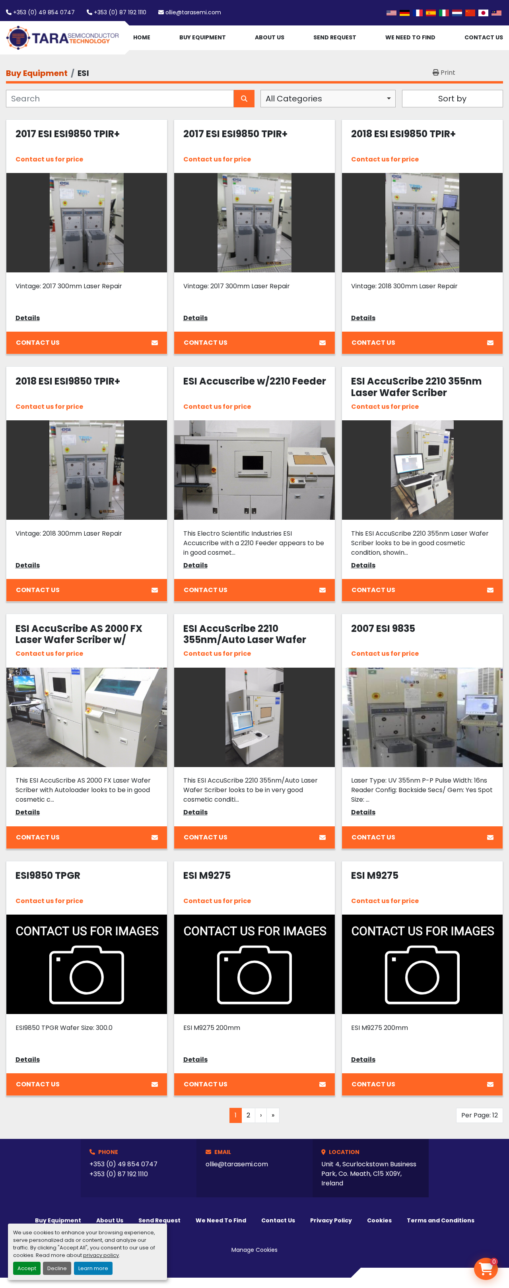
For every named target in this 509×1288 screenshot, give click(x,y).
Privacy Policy (331, 1220)
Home (141, 37)
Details (28, 317)
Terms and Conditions (440, 1220)
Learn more (93, 1268)
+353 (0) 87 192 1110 (120, 12)
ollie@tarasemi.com (193, 12)
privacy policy (101, 1255)
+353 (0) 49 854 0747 (44, 12)
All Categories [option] (294, 98)
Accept (26, 1268)
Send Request (334, 37)
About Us (269, 37)
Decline (57, 1268)
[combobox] (328, 98)
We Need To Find (410, 37)
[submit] (244, 98)
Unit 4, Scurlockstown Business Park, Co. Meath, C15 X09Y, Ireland (368, 1174)
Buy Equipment (202, 37)
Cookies (379, 1220)
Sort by (452, 98)
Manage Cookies (254, 1250)
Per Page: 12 (479, 1115)
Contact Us (483, 37)
